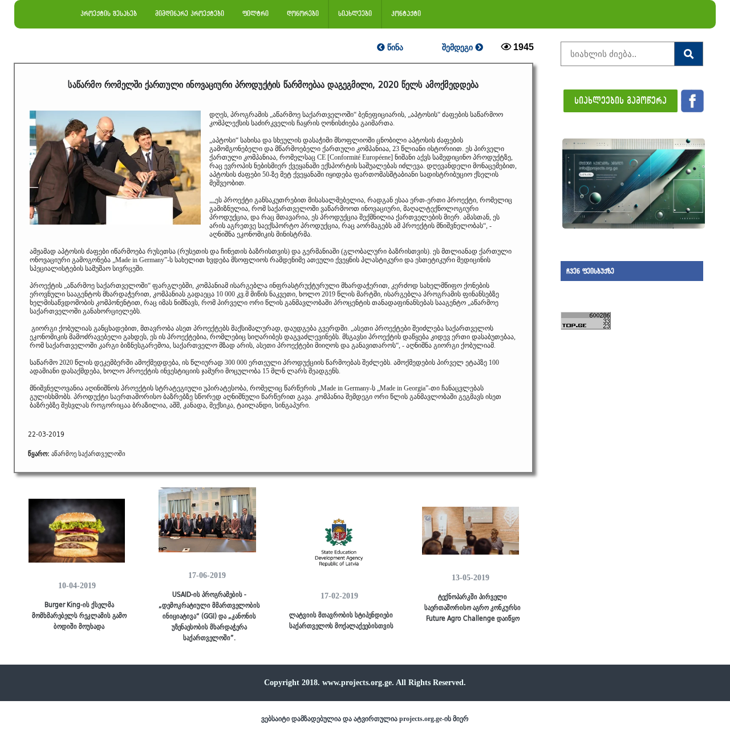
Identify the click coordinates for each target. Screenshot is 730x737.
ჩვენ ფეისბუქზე (590, 271)
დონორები (303, 13)
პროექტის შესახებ (108, 13)
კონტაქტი (406, 13)
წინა (394, 47)
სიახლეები (355, 13)
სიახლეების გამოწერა (620, 100)
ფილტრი (255, 13)
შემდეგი (458, 47)
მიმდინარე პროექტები (189, 13)
